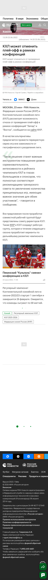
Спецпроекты (9, 476)
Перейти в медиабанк (35, 93)
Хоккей (7, 313)
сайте (33, 129)
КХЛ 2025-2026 (10, 317)
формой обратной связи (13, 557)
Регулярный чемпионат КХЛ (26, 313)
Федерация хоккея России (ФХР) (18, 322)
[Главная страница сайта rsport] (16, 25)
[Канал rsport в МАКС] (8, 456)
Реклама (22, 476)
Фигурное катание (20, 472)
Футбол (6, 472)
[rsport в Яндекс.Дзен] (18, 456)
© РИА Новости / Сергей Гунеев (14, 93)
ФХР (12, 224)
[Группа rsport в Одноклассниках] (39, 456)
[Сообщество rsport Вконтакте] (28, 456)
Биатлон (35, 472)
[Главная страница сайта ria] (3, 25)
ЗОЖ (43, 472)
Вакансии (7, 487)
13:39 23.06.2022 (10, 37)
